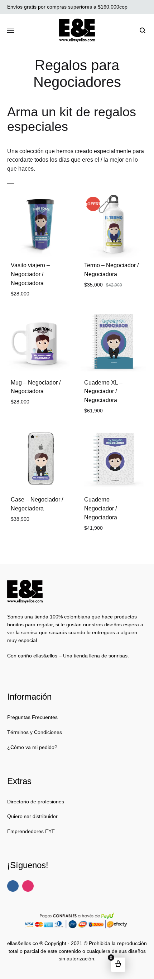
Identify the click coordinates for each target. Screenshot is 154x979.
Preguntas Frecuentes (32, 717)
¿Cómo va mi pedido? (32, 747)
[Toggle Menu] (10, 31)
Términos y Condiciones (34, 732)
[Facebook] (13, 886)
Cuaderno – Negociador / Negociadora (100, 508)
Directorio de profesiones (35, 801)
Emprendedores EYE (31, 831)
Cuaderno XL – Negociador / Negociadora (103, 391)
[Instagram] (28, 886)
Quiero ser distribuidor (32, 816)
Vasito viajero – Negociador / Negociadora (30, 274)
